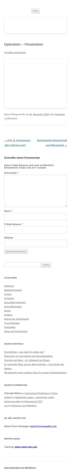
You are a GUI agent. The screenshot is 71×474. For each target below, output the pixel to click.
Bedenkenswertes (13, 290)
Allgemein (60, 114)
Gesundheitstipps (13, 306)
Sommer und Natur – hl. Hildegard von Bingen (27, 360)
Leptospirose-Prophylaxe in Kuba (40, 393)
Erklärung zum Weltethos (24, 405)
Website (8, 237)
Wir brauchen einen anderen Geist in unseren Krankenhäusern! (35, 372)
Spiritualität (9, 327)
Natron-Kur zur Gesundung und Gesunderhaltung (28, 356)
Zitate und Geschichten (15, 331)
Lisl (6, 405)
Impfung (8, 315)
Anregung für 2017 (33, 401)
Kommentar (11, 172)
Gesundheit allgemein (15, 302)
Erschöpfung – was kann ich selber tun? (24, 352)
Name (8, 211)
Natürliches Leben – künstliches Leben (34, 397)
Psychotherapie (12, 323)
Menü (35, 11)
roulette (8, 397)
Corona (7, 294)
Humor (7, 310)
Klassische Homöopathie (16, 319)
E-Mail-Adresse (13, 224)
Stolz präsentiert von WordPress (20, 468)
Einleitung (9, 298)
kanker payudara (12, 401)
